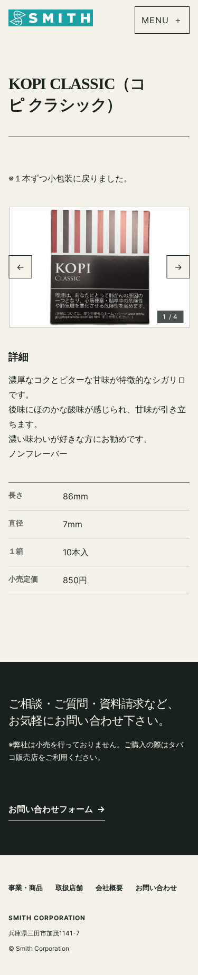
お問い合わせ (156, 887)
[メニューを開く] (162, 20)
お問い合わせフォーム (56, 809)
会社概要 (109, 887)
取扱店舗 (69, 887)
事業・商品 (25, 887)
